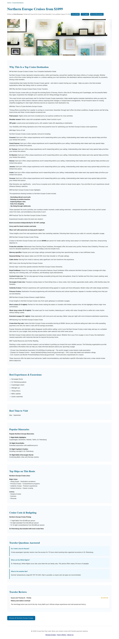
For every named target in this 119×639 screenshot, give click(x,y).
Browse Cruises (51, 635)
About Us (70, 635)
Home (9, 2)
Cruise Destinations (18, 2)
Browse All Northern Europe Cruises (21, 618)
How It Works (61, 635)
